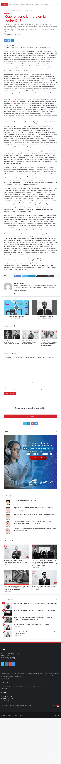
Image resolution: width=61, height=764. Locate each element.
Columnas (10, 10)
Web (33, 383)
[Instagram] (36, 423)
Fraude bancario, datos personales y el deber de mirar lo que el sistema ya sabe (29, 4)
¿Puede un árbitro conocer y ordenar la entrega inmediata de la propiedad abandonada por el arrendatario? (32, 522)
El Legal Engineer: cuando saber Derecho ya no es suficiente (31, 624)
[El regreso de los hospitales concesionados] (12, 334)
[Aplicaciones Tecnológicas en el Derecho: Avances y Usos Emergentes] (49, 334)
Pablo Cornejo (10, 34)
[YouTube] (32, 423)
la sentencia (12, 101)
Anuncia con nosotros (6, 700)
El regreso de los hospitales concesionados (11, 342)
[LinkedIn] (12, 40)
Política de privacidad (6, 696)
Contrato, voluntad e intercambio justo (25, 500)
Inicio (6, 10)
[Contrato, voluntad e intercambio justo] (8, 502)
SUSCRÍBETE (4, 688)
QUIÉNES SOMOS (5, 678)
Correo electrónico (9, 383)
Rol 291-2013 (44, 80)
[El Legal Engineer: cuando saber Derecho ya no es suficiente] (44, 577)
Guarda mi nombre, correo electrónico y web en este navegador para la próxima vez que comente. (30, 389)
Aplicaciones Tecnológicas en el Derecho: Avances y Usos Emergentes (49, 343)
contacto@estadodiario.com (11, 658)
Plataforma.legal (27, 705)
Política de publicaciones (7, 698)
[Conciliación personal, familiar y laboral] (30, 334)
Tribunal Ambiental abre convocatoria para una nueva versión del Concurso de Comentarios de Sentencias (16, 588)
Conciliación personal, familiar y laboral (29, 342)
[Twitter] (8, 40)
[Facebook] (5, 40)
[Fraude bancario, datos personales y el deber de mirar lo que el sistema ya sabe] (16, 552)
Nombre (6, 377)
